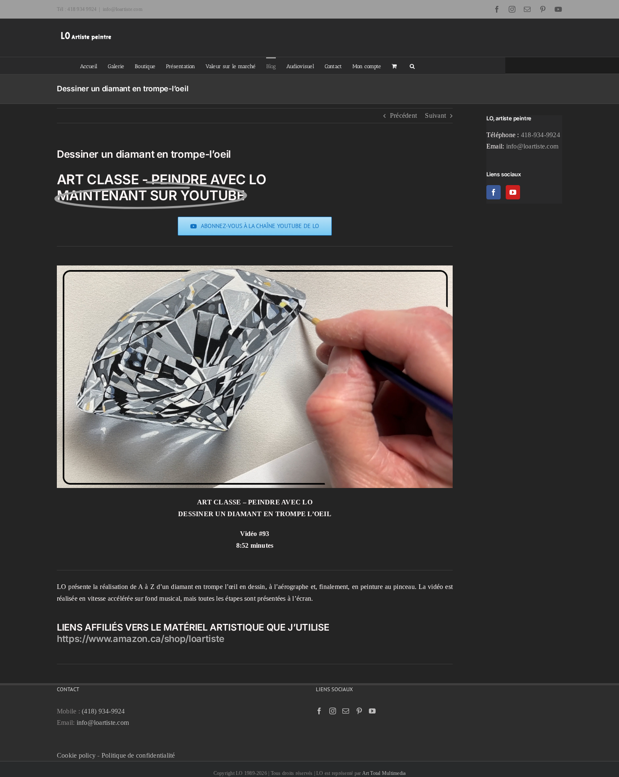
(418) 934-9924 (103, 711)
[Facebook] (493, 192)
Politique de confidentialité (138, 755)
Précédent (403, 115)
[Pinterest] (359, 711)
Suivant (435, 115)
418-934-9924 (540, 134)
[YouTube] (513, 192)
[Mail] (345, 711)
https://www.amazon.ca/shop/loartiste (140, 638)
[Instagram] (332, 711)
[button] (412, 65)
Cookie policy (76, 755)
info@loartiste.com (122, 9)
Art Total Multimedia (384, 773)
